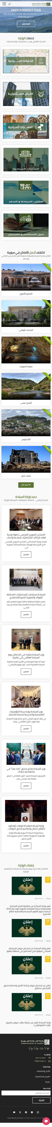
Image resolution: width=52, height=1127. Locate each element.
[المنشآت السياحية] (26, 159)
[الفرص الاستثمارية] (26, 94)
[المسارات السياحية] (26, 126)
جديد (26, 496)
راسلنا (47, 1082)
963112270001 (41, 1058)
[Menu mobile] (4, 4)
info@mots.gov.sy (40, 1061)
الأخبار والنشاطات (43, 1071)
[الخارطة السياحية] (26, 61)
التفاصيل (26, 24)
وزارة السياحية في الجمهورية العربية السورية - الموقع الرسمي (40, 4)
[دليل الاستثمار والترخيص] (26, 225)
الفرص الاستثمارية (42, 1076)
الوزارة (26, 865)
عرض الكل (24, 484)
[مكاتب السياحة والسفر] (26, 192)
